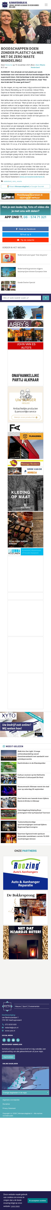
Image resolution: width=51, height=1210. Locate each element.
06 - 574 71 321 (34, 217)
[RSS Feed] (18, 1040)
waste (19, 181)
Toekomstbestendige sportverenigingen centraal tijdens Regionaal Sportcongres (32, 824)
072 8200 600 (10, 1024)
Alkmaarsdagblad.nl (18, 3)
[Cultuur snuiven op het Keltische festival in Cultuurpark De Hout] (9, 779)
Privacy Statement (9, 1108)
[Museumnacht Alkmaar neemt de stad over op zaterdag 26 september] (9, 790)
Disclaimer (6, 1104)
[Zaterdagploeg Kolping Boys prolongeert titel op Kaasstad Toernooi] (9, 814)
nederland (7, 181)
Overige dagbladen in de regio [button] (15, 1093)
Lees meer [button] (15, 1206)
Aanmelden (8, 1057)
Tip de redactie (27, 240)
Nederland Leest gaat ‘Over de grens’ (32, 255)
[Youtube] (13, 1040)
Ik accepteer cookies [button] (37, 1201)
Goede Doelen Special (26, 282)
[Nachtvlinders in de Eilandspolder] (9, 767)
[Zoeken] (45, 298)
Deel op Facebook (27, 229)
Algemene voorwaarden (11, 1100)
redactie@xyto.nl (11, 1028)
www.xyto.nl (10, 1031)
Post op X (26, 234)
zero (14, 181)
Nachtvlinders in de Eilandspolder (32, 763)
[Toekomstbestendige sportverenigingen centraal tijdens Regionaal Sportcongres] (9, 826)
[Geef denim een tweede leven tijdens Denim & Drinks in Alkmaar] (9, 802)
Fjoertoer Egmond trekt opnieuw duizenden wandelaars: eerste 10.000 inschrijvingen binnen (33, 836)
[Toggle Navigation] (46, 5)
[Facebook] (4, 1040)
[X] (9, 1040)
